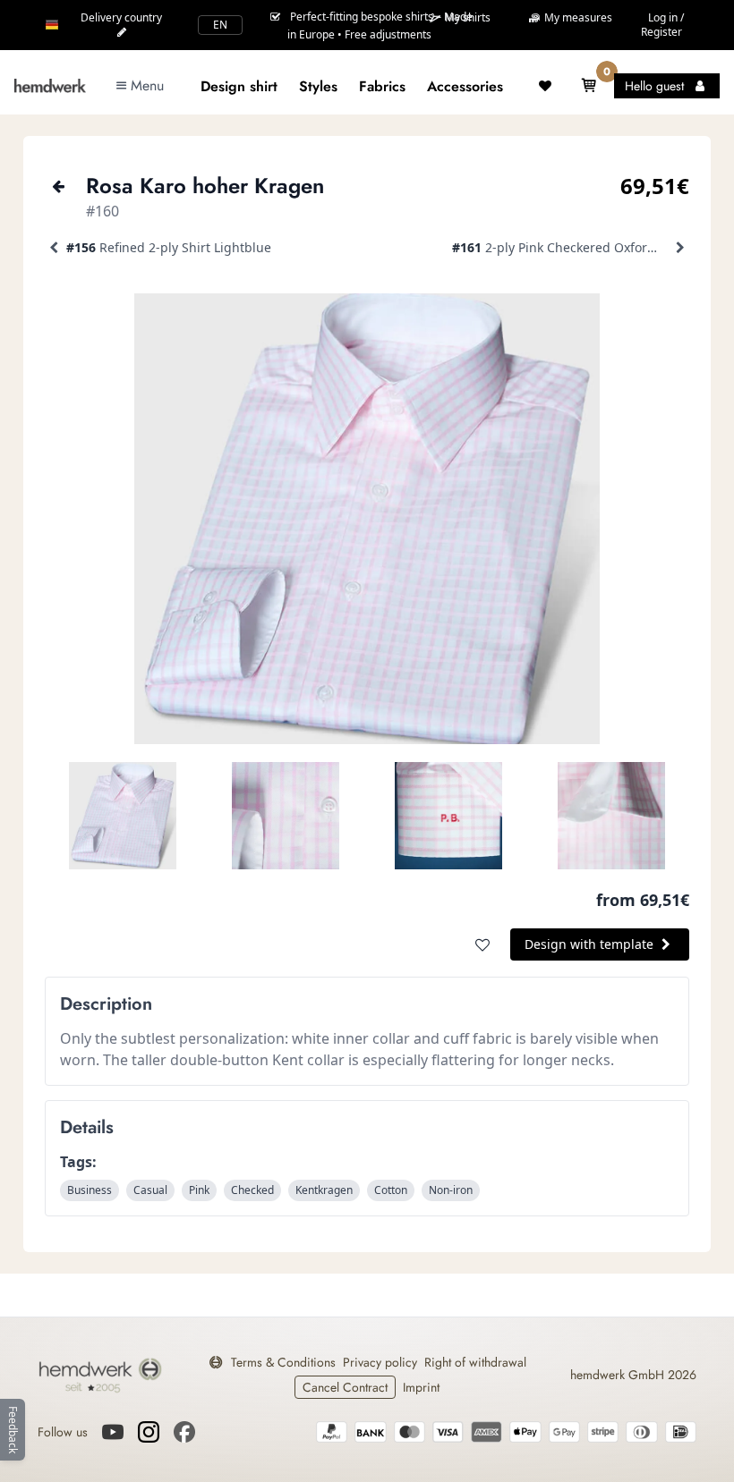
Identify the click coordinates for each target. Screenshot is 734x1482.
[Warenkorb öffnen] (589, 86)
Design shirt (239, 86)
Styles (318, 86)
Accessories (465, 86)
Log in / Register (662, 24)
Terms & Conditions (283, 1362)
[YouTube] (113, 1432)
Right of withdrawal (475, 1362)
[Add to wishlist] (482, 944)
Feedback (13, 1429)
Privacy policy (380, 1362)
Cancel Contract (345, 1387)
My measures (577, 17)
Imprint (421, 1387)
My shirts (466, 18)
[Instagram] (148, 1432)
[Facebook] (184, 1432)
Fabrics (382, 86)
